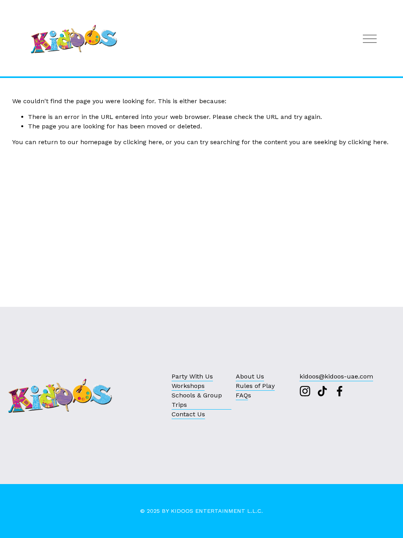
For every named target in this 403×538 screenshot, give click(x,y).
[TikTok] (322, 391)
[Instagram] (305, 391)
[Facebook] (339, 391)
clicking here (142, 142)
